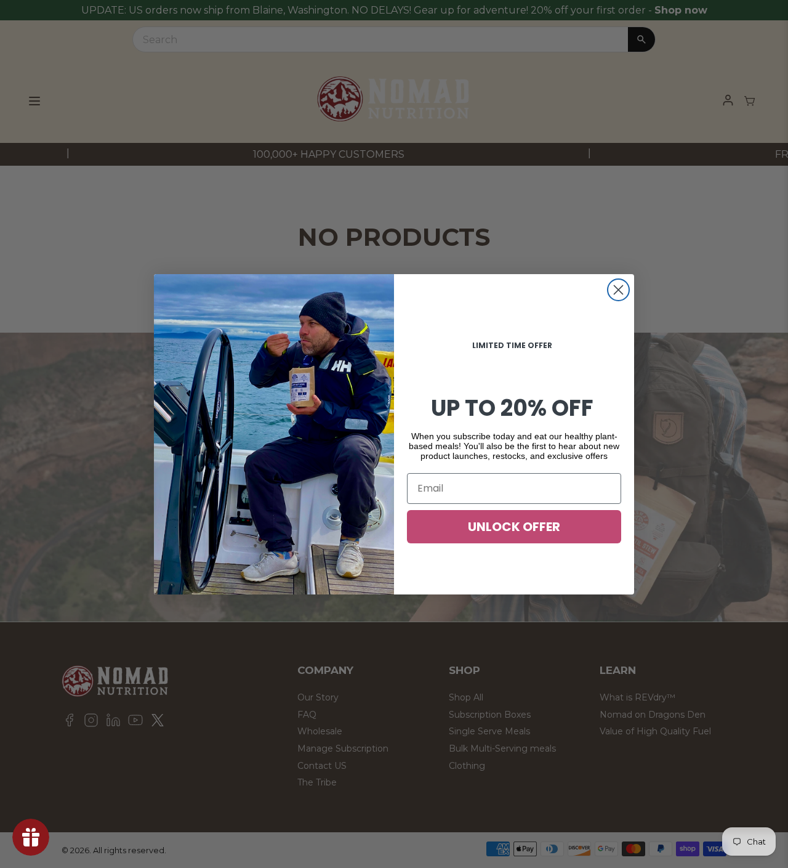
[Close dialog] (618, 290)
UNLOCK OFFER (514, 526)
